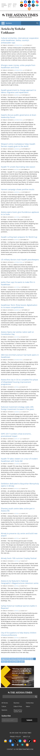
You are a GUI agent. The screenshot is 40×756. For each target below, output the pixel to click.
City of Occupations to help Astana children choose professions (18, 634)
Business (17, 95)
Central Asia (29, 703)
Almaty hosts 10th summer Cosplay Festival (19, 558)
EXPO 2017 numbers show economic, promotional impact (16, 435)
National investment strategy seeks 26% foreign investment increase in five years (17, 408)
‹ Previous (19, 659)
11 (6, 661)
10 (2, 661)
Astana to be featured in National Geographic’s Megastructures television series (19, 582)
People (16, 488)
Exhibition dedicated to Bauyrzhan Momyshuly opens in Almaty (20, 484)
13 (12, 661)
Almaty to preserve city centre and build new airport (19, 534)
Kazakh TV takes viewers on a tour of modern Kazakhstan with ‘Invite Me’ (19, 460)
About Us (26, 736)
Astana (16, 387)
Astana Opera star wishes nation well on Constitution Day (17, 333)
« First (12, 659)
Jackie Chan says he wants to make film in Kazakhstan (18, 283)
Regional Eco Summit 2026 (18, 710)
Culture (17, 217)
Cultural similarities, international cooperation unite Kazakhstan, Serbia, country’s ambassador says (20, 40)
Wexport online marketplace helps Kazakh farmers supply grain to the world (18, 145)
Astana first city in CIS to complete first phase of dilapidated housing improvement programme (19, 381)
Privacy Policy (15, 736)
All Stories (5, 703)
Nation (17, 169)
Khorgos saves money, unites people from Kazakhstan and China (18, 66)
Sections (9, 23)
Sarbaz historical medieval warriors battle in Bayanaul (19, 607)
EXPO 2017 (17, 438)
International (18, 45)
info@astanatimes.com (24, 749)
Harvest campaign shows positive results (17, 189)
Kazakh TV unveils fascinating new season (18, 167)
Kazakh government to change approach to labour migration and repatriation (18, 91)
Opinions (4, 710)
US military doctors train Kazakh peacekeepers (20, 259)
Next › (17, 661)
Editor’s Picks (18, 706)
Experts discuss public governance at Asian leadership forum (18, 116)
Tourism (17, 463)
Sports (16, 239)
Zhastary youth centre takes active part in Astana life (18, 509)
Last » (22, 661)
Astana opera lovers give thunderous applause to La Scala (20, 213)
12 (9, 661)
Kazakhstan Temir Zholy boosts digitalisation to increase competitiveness (19, 306)
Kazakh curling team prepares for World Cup (19, 237)
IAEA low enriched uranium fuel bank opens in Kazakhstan (20, 356)
